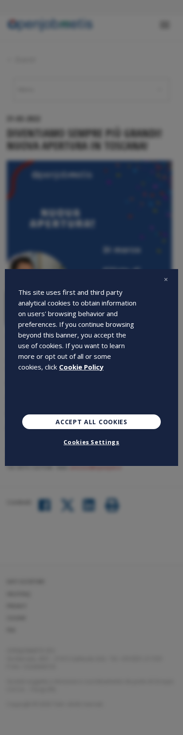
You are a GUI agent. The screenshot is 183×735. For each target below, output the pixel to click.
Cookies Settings (91, 442)
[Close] (165, 279)
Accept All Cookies (91, 422)
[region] (91, 367)
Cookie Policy (81, 366)
